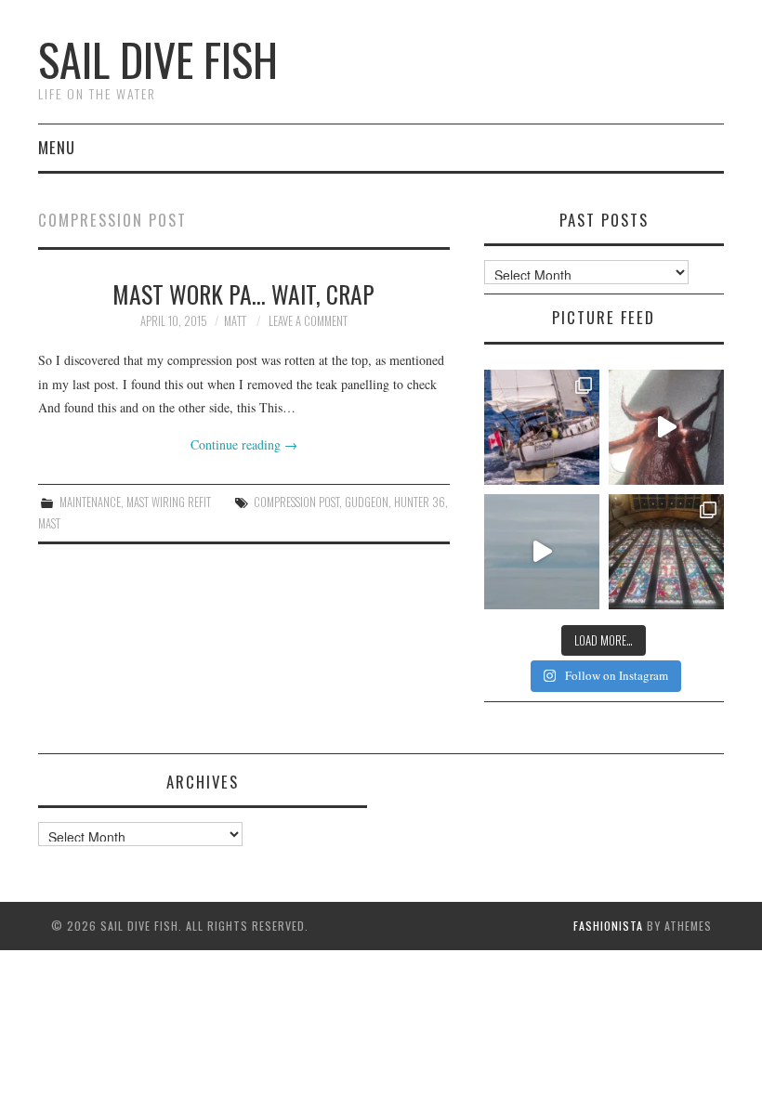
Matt (235, 321)
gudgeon (366, 502)
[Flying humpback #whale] (541, 551)
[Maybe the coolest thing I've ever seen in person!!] (666, 427)
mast (49, 523)
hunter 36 (419, 502)
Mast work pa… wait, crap (243, 293)
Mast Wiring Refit (168, 502)
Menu (56, 147)
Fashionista (608, 925)
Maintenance (90, 502)
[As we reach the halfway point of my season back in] (541, 427)
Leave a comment (308, 321)
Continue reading (243, 444)
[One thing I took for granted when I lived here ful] (666, 551)
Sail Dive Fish (158, 59)
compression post (296, 502)
